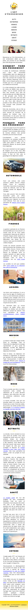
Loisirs (14, 27)
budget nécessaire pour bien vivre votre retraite (14, 449)
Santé (14, 38)
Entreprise (14, 22)
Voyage (14, 40)
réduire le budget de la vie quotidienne (14, 361)
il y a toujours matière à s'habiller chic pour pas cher (14, 408)
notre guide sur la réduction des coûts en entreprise (14, 266)
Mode (14, 32)
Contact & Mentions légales (18, 605)
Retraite (14, 35)
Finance (14, 24)
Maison (14, 30)
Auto (14, 19)
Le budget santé (9, 498)
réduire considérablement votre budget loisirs (14, 314)
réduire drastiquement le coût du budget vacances (14, 571)
